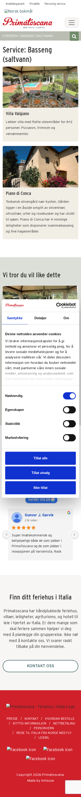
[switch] (69, 409)
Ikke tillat (40, 488)
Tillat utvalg (41, 473)
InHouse (47, 780)
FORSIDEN (10, 36)
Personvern (44, 728)
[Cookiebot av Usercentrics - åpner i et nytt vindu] (57, 305)
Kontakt (31, 718)
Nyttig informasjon (29, 723)
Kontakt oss (40, 665)
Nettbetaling (64, 723)
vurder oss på (39, 499)
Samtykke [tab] (14, 318)
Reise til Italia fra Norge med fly (44, 733)
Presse (12, 718)
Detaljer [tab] (40, 318)
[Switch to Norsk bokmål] (18, 11)
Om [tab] (66, 318)
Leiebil (44, 737)
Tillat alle (40, 458)
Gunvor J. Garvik (39, 515)
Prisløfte (34, 3)
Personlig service (55, 3)
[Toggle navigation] (71, 22)
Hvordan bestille (59, 718)
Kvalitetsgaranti (15, 3)
